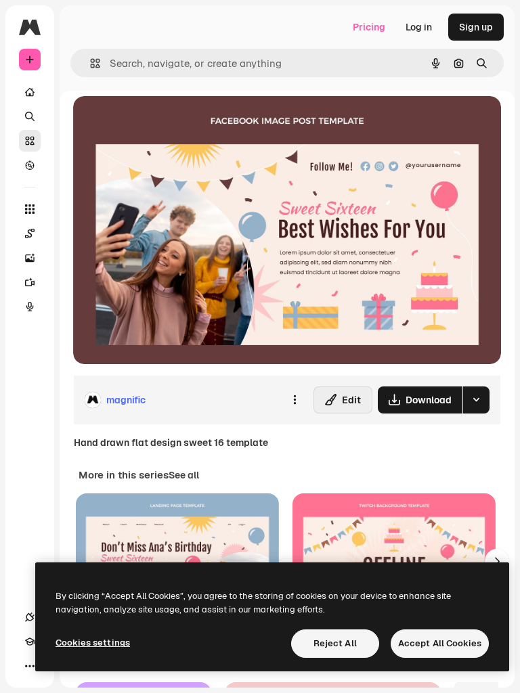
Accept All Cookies (439, 643)
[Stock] (30, 141)
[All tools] (30, 209)
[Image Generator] (30, 258)
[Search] (30, 116)
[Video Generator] (30, 282)
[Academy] (30, 641)
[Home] (30, 92)
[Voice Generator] (30, 306)
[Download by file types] (476, 399)
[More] (30, 666)
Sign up (476, 27)
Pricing (369, 27)
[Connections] (30, 617)
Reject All (335, 643)
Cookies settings (93, 642)
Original (160, 121)
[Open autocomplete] (89, 63)
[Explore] (30, 165)
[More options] (294, 399)
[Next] (497, 561)
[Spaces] (30, 233)
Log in (419, 27)
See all (184, 475)
